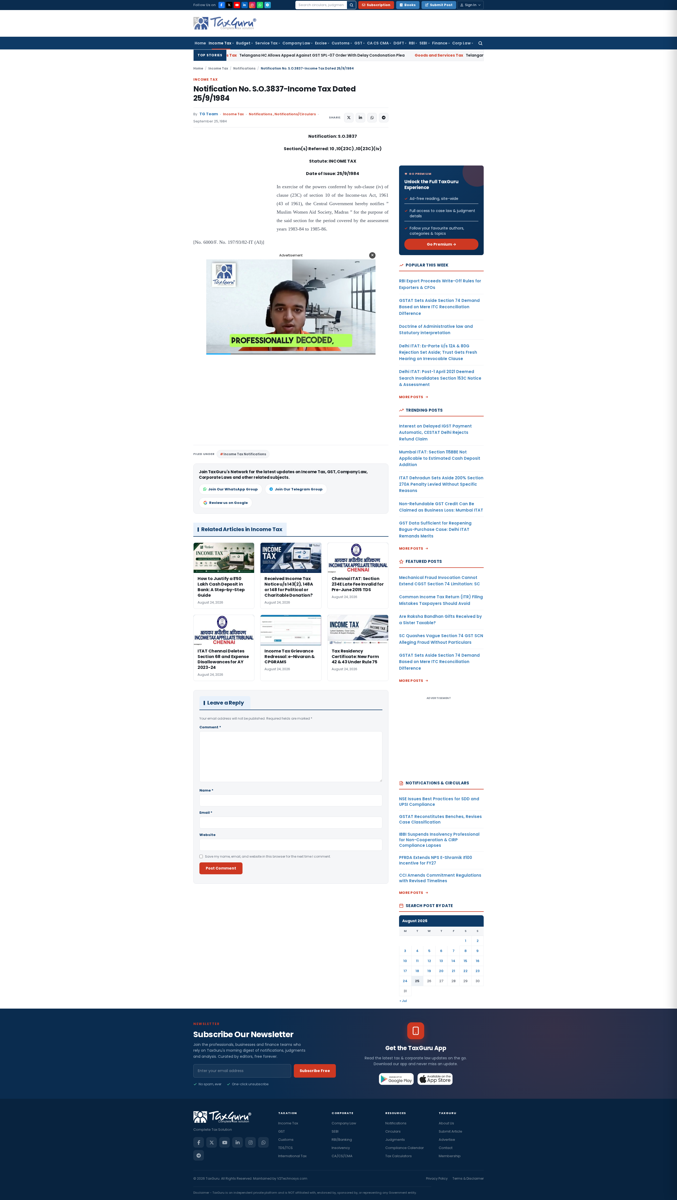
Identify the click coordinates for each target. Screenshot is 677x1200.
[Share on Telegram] (383, 117)
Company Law (296, 43)
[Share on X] (349, 117)
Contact (445, 1147)
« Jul (403, 1001)
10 (405, 960)
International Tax (292, 1155)
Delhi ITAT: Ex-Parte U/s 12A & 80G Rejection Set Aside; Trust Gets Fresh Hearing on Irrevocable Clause (438, 352)
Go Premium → (441, 244)
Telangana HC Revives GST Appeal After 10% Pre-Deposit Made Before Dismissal (445, 55)
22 (465, 970)
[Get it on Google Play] (396, 1079)
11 (417, 960)
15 (465, 960)
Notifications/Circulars (295, 114)
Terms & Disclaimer (468, 1178)
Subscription (378, 5)
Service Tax (266, 43)
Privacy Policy (437, 1178)
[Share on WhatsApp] (372, 117)
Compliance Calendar (404, 1147)
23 (477, 970)
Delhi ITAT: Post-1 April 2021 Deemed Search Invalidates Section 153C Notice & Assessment (440, 378)
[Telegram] (267, 5)
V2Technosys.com (292, 1178)
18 (417, 970)
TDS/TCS (285, 1147)
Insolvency (341, 1147)
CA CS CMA (378, 43)
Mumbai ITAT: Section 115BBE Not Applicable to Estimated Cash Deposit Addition (439, 458)
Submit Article (450, 1131)
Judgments (395, 1139)
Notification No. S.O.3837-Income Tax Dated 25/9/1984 (274, 93)
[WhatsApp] (260, 5)
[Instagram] (252, 5)
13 (441, 960)
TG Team (208, 114)
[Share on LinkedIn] (360, 117)
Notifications (244, 68)
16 (477, 960)
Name (206, 790)
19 (429, 970)
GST (358, 43)
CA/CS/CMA (342, 1155)
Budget (243, 43)
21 (453, 970)
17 (405, 970)
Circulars (393, 1131)
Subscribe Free (315, 1070)
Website (207, 834)
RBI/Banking (342, 1139)
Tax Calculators (398, 1155)
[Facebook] (221, 5)
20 (441, 970)
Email (205, 812)
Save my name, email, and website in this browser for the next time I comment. (268, 856)
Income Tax (220, 43)
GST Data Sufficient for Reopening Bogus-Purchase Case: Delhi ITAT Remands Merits (435, 529)
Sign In (470, 4)
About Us (446, 1123)
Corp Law (461, 43)
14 (453, 960)
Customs (341, 43)
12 (429, 960)
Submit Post (441, 5)
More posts (411, 396)
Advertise (447, 1139)
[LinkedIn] (244, 5)
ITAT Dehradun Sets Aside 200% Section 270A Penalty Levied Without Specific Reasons (441, 484)
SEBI (423, 43)
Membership (450, 1155)
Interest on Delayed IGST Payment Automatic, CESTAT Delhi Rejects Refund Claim (435, 432)
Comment (210, 727)
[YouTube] (237, 5)
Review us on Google (228, 502)
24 (405, 980)
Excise (321, 43)
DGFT (399, 43)
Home (200, 43)
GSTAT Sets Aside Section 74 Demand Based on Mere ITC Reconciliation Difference (439, 307)
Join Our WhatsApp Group (233, 489)
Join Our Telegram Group (299, 489)
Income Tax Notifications (244, 454)
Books (410, 5)
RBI (412, 43)
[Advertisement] (233, 186)
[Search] (351, 5)
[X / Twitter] (229, 5)
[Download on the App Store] (435, 1079)
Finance (440, 43)
